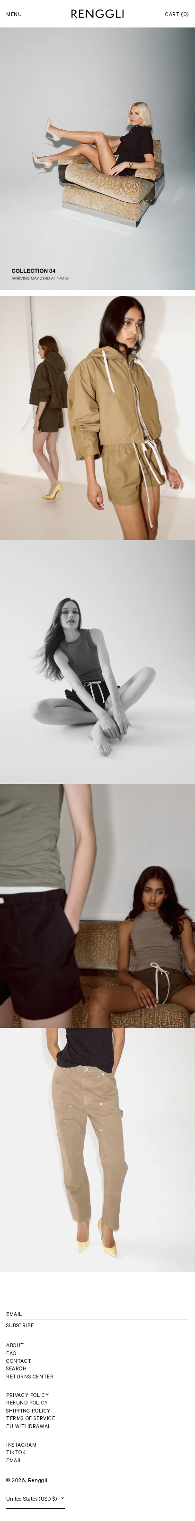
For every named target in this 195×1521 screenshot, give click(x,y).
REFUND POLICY (27, 1403)
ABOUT (15, 1346)
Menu (14, 15)
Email (14, 1461)
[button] (177, 15)
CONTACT (18, 1362)
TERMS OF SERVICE (30, 1419)
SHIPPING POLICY (28, 1411)
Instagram (21, 1446)
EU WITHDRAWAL (28, 1427)
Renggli (38, 1481)
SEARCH (16, 1369)
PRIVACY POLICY (27, 1396)
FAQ (11, 1354)
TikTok (16, 1453)
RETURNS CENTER (29, 1377)
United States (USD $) (32, 1500)
